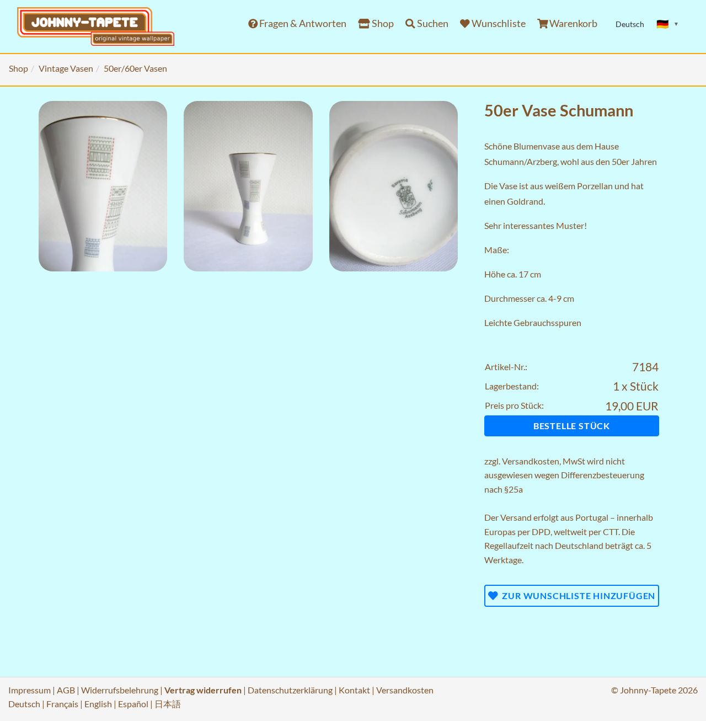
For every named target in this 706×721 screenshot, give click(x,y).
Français (62, 703)
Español (133, 703)
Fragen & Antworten (302, 23)
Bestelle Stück (571, 425)
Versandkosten (530, 461)
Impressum (29, 690)
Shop (382, 23)
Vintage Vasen (66, 68)
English (98, 703)
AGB (66, 690)
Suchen (431, 23)
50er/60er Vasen (135, 68)
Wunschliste (498, 23)
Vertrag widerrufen (203, 690)
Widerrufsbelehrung (119, 690)
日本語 (167, 703)
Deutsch (24, 703)
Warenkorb (572, 23)
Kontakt (354, 690)
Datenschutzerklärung (290, 690)
